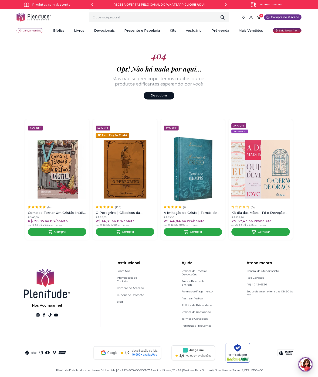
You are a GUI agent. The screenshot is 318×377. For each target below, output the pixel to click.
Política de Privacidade (197, 305)
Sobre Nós (123, 271)
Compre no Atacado (130, 288)
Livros (79, 30)
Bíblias (58, 30)
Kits (173, 30)
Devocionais (104, 30)
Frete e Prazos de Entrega (193, 282)
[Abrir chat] (305, 364)
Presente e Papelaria (142, 30)
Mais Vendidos (251, 30)
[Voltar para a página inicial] (34, 17)
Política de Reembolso (196, 312)
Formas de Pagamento (197, 291)
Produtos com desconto (51, 4)
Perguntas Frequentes (196, 325)
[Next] (226, 5)
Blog (120, 301)
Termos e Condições (195, 318)
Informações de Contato (127, 279)
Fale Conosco (255, 277)
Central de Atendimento (263, 271)
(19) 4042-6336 (257, 284)
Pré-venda (220, 30)
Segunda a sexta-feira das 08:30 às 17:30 (270, 293)
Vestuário (194, 30)
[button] (58, 30)
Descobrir (159, 95)
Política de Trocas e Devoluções (194, 272)
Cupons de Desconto (130, 295)
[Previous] (92, 5)
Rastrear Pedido (271, 4)
